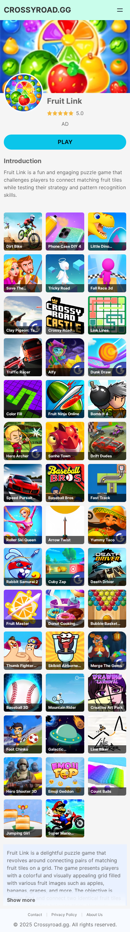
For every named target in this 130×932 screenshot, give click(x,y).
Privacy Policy (64, 914)
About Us (94, 914)
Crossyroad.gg (51, 924)
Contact (35, 914)
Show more (21, 900)
